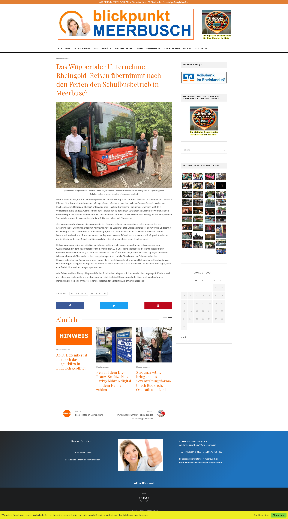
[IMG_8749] (221, 251)
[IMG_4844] (198, 194)
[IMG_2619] (221, 185)
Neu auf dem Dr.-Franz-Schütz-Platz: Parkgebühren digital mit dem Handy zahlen (113, 381)
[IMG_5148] (198, 202)
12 (197, 303)
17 (184, 311)
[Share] (70, 305)
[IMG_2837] (187, 202)
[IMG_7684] (187, 219)
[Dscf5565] (198, 227)
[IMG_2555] (198, 176)
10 (184, 303)
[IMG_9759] (210, 211)
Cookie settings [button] (261, 515)
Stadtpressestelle (63, 59)
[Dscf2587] (221, 231)
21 (209, 311)
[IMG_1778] (210, 194)
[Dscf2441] (210, 228)
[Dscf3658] (187, 244)
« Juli (183, 337)
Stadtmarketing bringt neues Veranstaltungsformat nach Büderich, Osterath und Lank (153, 381)
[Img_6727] (221, 243)
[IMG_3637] (187, 185)
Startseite (64, 48)
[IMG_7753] (198, 185)
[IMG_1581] (221, 176)
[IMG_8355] (198, 236)
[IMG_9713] (210, 185)
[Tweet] (114, 305)
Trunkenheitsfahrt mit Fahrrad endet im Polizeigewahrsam (135, 415)
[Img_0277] (187, 227)
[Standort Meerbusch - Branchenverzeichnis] (217, 11)
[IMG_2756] (187, 176)
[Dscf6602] (221, 211)
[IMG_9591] (221, 194)
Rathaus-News (82, 48)
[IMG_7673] (198, 219)
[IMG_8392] (198, 244)
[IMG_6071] (221, 219)
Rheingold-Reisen (79, 293)
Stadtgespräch (102, 48)
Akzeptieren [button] (278, 515)
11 (190, 303)
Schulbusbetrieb (99, 293)
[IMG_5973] (187, 210)
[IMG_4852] (187, 235)
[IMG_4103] (210, 245)
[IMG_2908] (221, 202)
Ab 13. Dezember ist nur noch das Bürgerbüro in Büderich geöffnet (71, 361)
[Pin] (158, 305)
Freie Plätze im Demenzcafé (89, 413)
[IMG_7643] (210, 176)
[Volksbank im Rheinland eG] (204, 82)
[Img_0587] (210, 237)
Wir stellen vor (124, 48)
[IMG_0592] (187, 194)
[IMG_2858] (198, 210)
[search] (224, 149)
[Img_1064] (210, 219)
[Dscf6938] (210, 203)
